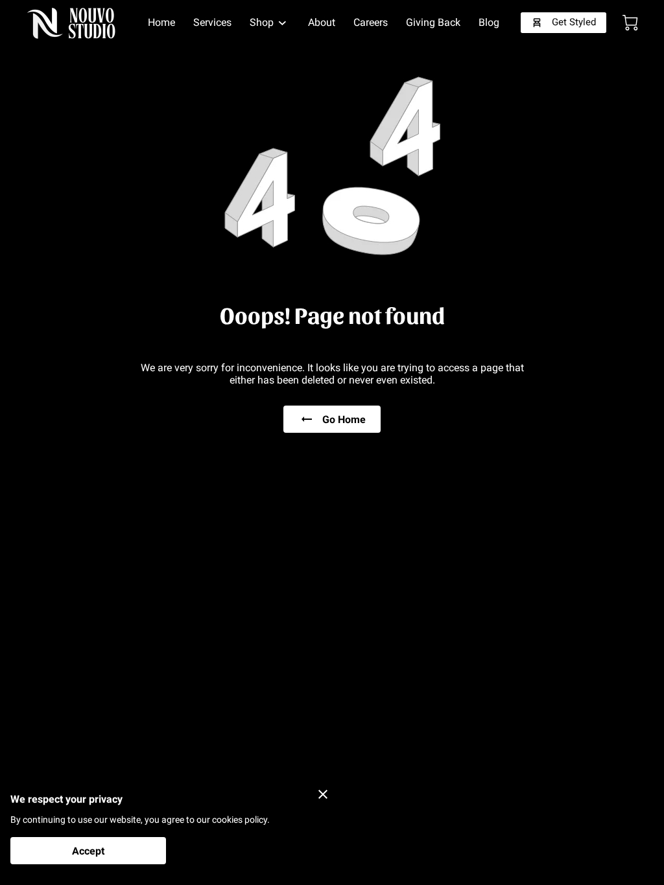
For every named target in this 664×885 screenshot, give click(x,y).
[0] (630, 22)
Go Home (344, 419)
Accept (88, 851)
